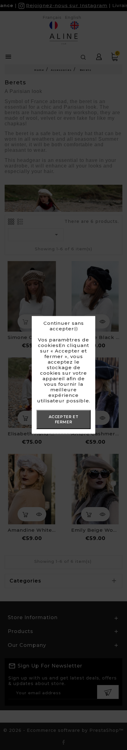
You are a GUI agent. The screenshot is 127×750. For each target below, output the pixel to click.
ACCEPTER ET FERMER (64, 419)
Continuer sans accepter (63, 326)
